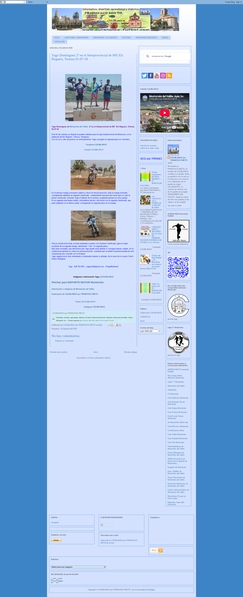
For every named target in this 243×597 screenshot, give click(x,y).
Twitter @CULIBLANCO (85, 302)
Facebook (101, 320)
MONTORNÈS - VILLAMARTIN (105, 38)
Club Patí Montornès (176, 442)
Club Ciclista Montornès (177, 412)
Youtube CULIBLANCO (93, 150)
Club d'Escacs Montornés (178, 426)
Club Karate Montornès (177, 408)
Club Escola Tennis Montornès (175, 417)
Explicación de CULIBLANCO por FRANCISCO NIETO (75, 294)
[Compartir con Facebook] (117, 325)
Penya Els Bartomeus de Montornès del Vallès (178, 485)
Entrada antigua (130, 352)
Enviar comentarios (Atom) (99, 358)
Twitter (93, 320)
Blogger (152, 590)
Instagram (85, 320)
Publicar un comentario (64, 341)
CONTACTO (145, 317)
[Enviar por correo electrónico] (109, 325)
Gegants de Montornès (177, 467)
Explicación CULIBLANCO (151, 313)
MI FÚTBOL (126, 38)
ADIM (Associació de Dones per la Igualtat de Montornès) (177, 461)
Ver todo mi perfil (174, 206)
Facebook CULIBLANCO (96, 145)
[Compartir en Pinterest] (120, 325)
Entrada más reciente (58, 352)
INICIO (56, 38)
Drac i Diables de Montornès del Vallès (176, 472)
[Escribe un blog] (112, 325)
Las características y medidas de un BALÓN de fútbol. (156, 201)
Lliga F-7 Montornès (176, 382)
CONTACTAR (59, 42)
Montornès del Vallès (79, 127)
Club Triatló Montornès (177, 434)
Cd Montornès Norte (176, 430)
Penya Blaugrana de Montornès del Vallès (176, 454)
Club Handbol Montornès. (178, 438)
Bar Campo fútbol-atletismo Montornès (176, 377)
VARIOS (165, 38)
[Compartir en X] (114, 325)
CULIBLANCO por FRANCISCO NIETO (79, 325)
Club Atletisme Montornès (178, 398)
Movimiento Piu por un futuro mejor (177, 497)
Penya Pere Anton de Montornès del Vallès (176, 478)
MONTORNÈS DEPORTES (146, 38)
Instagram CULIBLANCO (94, 307)
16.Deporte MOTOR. (68, 329)
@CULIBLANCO (106, 277)
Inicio (96, 352)
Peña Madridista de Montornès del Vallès (176, 447)
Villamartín (172, 390)
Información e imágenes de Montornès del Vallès (73, 289)
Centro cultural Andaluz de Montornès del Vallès (178, 491)
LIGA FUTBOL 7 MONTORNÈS (76, 38)
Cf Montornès (173, 394)
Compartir (55, 522)
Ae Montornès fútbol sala (178, 422)
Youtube (111, 320)
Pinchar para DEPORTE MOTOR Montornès (78, 282)
